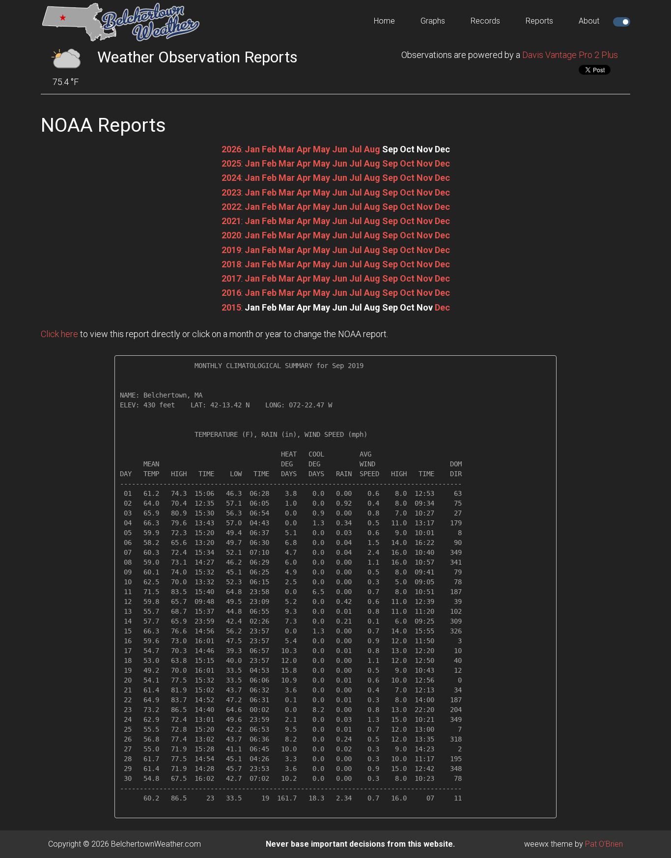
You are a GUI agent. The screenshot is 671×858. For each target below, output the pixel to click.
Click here (59, 334)
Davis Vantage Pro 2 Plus (570, 55)
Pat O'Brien (604, 844)
